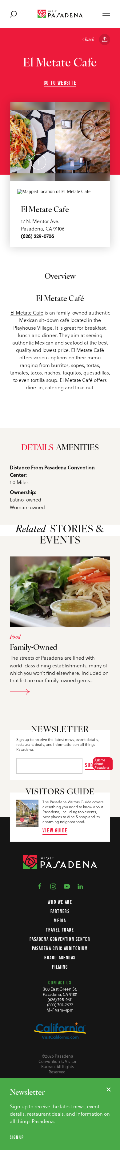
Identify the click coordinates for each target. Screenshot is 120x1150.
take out (84, 387)
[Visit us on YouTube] (67, 886)
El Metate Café (26, 312)
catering (54, 387)
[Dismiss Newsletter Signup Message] (108, 1089)
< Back (88, 39)
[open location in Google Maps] (53, 190)
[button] (101, 764)
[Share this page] (104, 39)
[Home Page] (60, 14)
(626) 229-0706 (37, 236)
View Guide (54, 830)
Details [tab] (37, 448)
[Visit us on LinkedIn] (80, 886)
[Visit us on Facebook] (40, 886)
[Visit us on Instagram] (53, 886)
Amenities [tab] (77, 448)
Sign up (17, 1137)
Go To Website (60, 83)
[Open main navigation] (106, 14)
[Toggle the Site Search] (13, 14)
